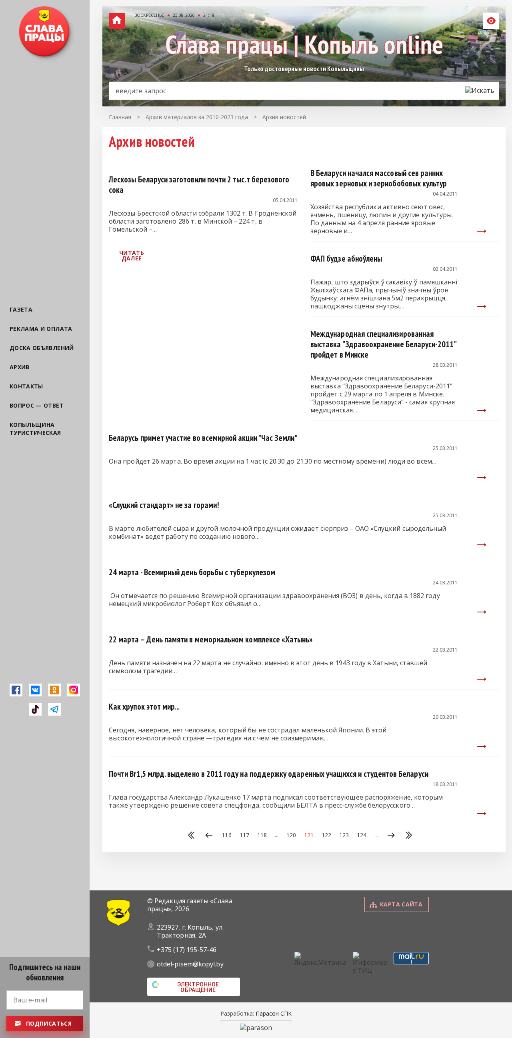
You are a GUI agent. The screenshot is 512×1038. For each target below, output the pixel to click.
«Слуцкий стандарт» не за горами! (164, 505)
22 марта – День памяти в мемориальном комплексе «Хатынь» (211, 639)
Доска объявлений (42, 348)
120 (291, 835)
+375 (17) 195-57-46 (187, 949)
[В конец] (409, 836)
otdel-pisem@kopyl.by (190, 964)
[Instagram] (73, 690)
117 (244, 835)
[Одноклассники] (54, 690)
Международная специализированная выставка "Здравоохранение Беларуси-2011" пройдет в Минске (383, 344)
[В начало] (191, 836)
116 (226, 835)
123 (344, 835)
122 (326, 835)
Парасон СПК (273, 1013)
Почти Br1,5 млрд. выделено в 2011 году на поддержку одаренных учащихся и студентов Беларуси (268, 773)
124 (361, 835)
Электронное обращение (198, 987)
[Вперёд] (391, 836)
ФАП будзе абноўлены (346, 258)
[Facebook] (16, 690)
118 (262, 835)
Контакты (26, 386)
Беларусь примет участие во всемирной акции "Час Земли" (203, 437)
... (276, 835)
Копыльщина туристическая (35, 428)
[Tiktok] (35, 709)
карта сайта (401, 904)
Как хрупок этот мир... (144, 706)
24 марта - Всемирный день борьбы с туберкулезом (192, 572)
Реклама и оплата (41, 328)
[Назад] (209, 836)
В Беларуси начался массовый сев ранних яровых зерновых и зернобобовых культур (378, 178)
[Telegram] (54, 709)
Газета (21, 309)
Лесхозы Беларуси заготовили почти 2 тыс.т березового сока (199, 184)
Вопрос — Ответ (37, 405)
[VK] (35, 690)
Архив (20, 367)
